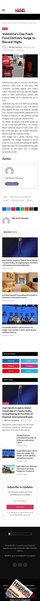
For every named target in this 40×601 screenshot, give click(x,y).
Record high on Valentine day (20, 197)
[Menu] (3, 10)
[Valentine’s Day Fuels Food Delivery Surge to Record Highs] (20, 65)
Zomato (29, 200)
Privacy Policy (19, 515)
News (5, 29)
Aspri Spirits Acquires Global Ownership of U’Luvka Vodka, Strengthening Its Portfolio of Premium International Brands (20, 262)
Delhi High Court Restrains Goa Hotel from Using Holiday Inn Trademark (27, 468)
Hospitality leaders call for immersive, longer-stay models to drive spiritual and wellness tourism (19, 329)
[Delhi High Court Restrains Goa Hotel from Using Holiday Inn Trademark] (8, 469)
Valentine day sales (17, 200)
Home (4, 23)
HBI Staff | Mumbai (15, 47)
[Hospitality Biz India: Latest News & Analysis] (20, 10)
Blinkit (5, 197)
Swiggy (5, 200)
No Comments (9, 50)
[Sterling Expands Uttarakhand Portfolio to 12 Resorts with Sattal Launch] (20, 282)
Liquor (5, 403)
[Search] (37, 10)
